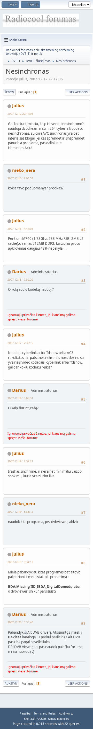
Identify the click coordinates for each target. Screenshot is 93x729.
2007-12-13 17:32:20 (20, 279)
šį (25, 632)
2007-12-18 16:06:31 (20, 398)
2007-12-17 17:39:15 (20, 343)
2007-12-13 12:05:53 (20, 178)
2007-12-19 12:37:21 (20, 461)
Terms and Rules (45, 713)
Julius (18, 106)
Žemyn (9, 92)
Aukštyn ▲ (66, 713)
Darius (19, 271)
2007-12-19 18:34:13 (20, 562)
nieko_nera (23, 170)
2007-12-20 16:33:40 (20, 622)
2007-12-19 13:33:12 (20, 511)
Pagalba (25, 713)
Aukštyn (11, 683)
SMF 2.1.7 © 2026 (35, 718)
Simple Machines (58, 718)
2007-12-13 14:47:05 (20, 229)
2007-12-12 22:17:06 (20, 114)
